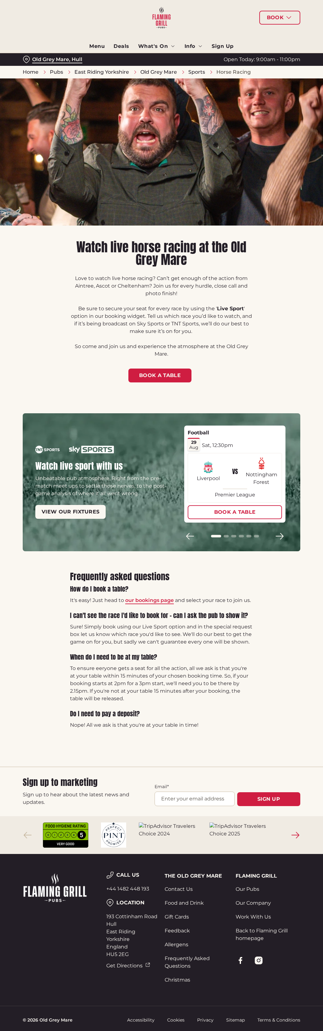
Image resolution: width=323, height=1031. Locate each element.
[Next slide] (295, 835)
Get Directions (124, 966)
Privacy (205, 1020)
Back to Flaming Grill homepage (262, 934)
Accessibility (141, 1020)
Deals (121, 46)
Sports (196, 72)
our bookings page (149, 600)
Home (30, 72)
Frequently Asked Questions (187, 962)
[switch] (126, 534)
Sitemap (235, 1020)
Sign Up (223, 46)
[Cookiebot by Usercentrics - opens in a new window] (271, 449)
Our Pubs (247, 889)
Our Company (253, 903)
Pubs (56, 72)
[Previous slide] (28, 835)
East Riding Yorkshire (101, 72)
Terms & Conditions (278, 1020)
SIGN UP (268, 799)
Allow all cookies (253, 577)
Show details (272, 557)
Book (275, 17)
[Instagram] (258, 960)
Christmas (177, 980)
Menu (97, 46)
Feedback (177, 931)
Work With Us (253, 917)
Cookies (176, 1020)
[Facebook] (240, 960)
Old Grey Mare (158, 72)
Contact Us (179, 889)
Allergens (176, 945)
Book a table (160, 375)
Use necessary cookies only (160, 577)
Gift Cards (177, 917)
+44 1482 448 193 (127, 889)
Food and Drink (184, 903)
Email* (162, 786)
